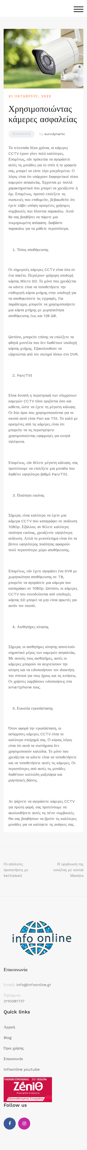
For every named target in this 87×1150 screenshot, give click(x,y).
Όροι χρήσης (14, 1048)
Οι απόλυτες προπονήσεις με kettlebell (16, 870)
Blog (8, 1037)
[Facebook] (10, 1124)
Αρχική (9, 1027)
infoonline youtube (22, 1069)
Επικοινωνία (13, 1058)
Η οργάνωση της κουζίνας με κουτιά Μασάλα (68, 870)
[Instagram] (24, 1124)
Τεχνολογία (21, 134)
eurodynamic (54, 134)
